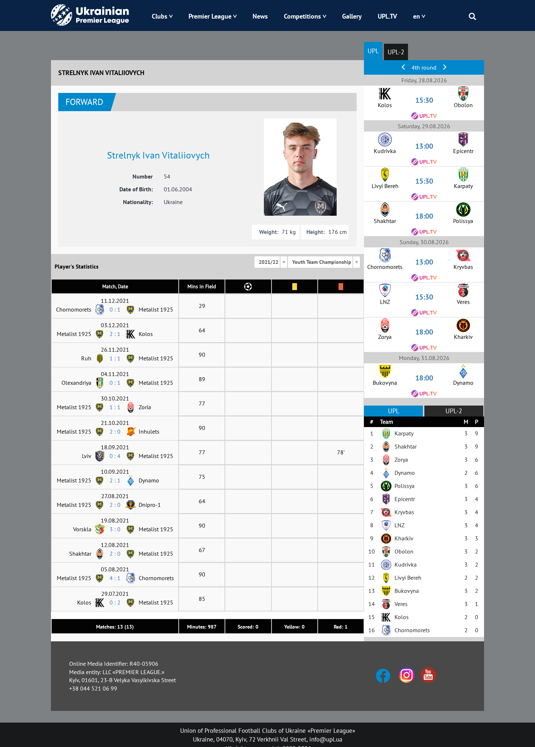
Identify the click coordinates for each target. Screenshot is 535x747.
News (260, 16)
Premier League (210, 16)
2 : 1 (115, 333)
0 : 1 (115, 309)
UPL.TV (387, 16)
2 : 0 (115, 431)
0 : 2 (115, 602)
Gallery (352, 16)
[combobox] (271, 262)
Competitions (302, 16)
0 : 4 (115, 455)
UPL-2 (396, 52)
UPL (373, 51)
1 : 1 (115, 358)
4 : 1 (115, 578)
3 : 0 (115, 529)
